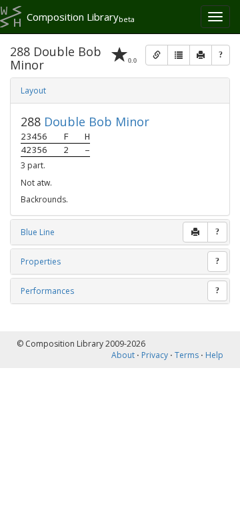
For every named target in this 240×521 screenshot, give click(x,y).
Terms (187, 355)
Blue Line (38, 232)
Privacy (154, 355)
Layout (33, 90)
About (123, 355)
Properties (41, 261)
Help (214, 355)
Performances (47, 291)
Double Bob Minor (96, 122)
